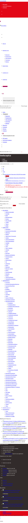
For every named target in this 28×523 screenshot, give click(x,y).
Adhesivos (7, 232)
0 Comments (5, 495)
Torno (9, 371)
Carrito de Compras (7, 6)
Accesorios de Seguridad (10, 231)
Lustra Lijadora (11, 333)
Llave (6, 390)
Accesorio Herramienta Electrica (12, 284)
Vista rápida (22, 174)
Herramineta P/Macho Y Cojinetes (12, 387)
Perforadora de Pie (12, 346)
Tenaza (6, 404)
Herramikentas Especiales (10, 385)
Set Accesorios (8, 402)
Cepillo (6, 244)
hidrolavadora (11, 327)
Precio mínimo (3, 203)
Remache (7, 273)
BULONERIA (5, 210)
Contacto (5, 7)
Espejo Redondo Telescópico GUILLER (13, 182)
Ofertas (4, 129)
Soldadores (10, 366)
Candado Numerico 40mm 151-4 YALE (11, 492)
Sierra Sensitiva (11, 361)
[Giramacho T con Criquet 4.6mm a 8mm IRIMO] (13, 504)
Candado (7, 243)
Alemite (7, 234)
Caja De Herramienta (9, 239)
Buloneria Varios (8, 217)
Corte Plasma (11, 322)
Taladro (9, 368)
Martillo (7, 394)
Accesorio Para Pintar (10, 285)
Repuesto (7, 400)
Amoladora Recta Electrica (13, 306)
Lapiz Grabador (11, 328)
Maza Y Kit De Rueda (9, 412)
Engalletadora (11, 323)
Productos (5, 114)
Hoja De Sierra (8, 260)
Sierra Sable (10, 359)
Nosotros (5, 125)
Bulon (6, 215)
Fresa (6, 292)
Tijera (6, 406)
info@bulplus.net (8, 453)
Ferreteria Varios (9, 256)
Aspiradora (10, 308)
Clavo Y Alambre (8, 248)
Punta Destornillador (9, 399)
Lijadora (9, 330)
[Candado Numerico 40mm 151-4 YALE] (11, 490)
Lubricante (7, 263)
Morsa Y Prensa (8, 395)
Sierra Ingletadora (12, 358)
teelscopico (5, 161)
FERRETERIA (5, 227)
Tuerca (6, 224)
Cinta (6, 246)
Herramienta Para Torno (10, 376)
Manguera (7, 267)
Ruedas (7, 275)
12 (3, 168)
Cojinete (7, 249)
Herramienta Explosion (10, 373)
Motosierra (10, 342)
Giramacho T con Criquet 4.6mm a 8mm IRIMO (12, 505)
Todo (4, 171)
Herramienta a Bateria (10, 299)
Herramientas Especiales (10, 380)
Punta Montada (8, 272)
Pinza (6, 397)
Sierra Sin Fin (11, 363)
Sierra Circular (11, 354)
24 (3, 170)
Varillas (6, 225)
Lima (6, 388)
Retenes (7, 123)
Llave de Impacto (11, 332)
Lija (6, 261)
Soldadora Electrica (12, 364)
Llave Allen (7, 392)
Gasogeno (7, 294)
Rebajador (10, 349)
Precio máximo (22, 203)
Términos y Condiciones (8, 483)
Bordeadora (10, 310)
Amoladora (10, 303)
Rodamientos (8, 118)
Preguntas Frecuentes (7, 485)
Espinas (7, 219)
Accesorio (7, 282)
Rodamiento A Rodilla (9, 416)
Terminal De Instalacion (10, 279)
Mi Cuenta (5, 4)
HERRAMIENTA (8, 180)
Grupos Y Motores (9, 297)
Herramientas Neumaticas (10, 382)
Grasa (6, 411)
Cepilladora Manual (12, 313)
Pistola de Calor (11, 347)
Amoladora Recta (11, 304)
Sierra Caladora (11, 352)
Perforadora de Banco (12, 344)
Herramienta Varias (14, 180)
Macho (6, 265)
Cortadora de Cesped (12, 320)
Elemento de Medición (10, 255)
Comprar (5, 130)
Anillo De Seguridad (9, 212)
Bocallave (7, 289)
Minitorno (10, 340)
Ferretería (7, 121)
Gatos (6, 296)
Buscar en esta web (4, 106)
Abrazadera (7, 229)
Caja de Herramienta (9, 241)
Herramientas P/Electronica (11, 383)
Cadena (7, 237)
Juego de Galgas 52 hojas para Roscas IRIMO (12, 498)
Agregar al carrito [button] (9, 192)
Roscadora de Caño (12, 351)
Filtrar (14, 205)
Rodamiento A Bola (9, 414)
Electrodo (7, 253)
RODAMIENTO (6, 409)
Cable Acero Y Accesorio (10, 236)
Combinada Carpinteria (13, 315)
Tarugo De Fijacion (9, 277)
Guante (7, 258)
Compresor (10, 316)
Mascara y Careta (9, 268)
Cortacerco (10, 318)
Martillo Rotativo (11, 337)
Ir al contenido (3, 0)
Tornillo (7, 222)
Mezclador (10, 339)
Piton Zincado (8, 220)
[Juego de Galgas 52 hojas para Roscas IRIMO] (13, 497)
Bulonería (7, 116)
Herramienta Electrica (10, 301)
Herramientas (8, 119)
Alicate (6, 287)
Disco (6, 251)
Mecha (6, 270)
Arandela (7, 213)
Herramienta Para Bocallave (11, 375)
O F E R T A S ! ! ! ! (22, 180)
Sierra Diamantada (12, 356)
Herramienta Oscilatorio (13, 325)
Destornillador (8, 291)
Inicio (4, 112)
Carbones (10, 311)
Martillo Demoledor (12, 335)
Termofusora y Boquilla (13, 370)
